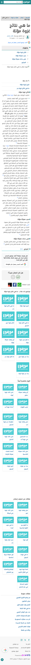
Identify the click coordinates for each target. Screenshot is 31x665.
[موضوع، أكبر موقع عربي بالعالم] (26, 2)
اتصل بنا (28, 644)
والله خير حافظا (25, 630)
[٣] (3, 175)
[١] (23, 116)
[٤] (17, 198)
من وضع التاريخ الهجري (23, 597)
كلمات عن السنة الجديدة (23, 623)
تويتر (10, 285)
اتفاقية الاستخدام (25, 648)
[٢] (16, 143)
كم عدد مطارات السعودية (22, 619)
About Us (27, 651)
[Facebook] (28, 640)
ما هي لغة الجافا (25, 608)
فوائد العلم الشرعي (24, 626)
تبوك (7, 145)
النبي (27, 224)
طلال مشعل (10, 36)
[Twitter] (25, 640)
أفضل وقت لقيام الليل (23, 604)
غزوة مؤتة (10, 95)
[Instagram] (21, 640)
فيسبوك (15, 285)
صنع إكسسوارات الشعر (23, 615)
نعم (18, 277)
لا (12, 277)
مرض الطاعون (26, 601)
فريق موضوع (15, 651)
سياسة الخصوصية (13, 648)
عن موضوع (15, 644)
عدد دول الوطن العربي (23, 612)
